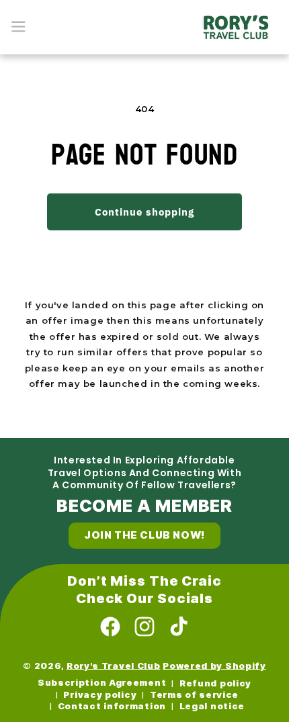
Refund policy (215, 683)
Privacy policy (99, 694)
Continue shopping (144, 212)
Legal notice (212, 706)
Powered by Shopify (214, 665)
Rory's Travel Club (114, 665)
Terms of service (194, 694)
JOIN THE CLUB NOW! (144, 535)
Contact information (112, 706)
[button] (18, 26)
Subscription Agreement (102, 682)
